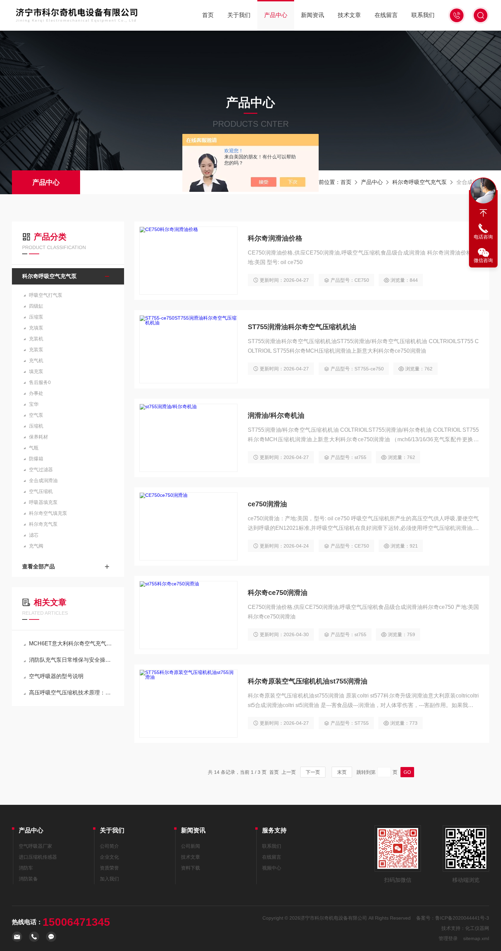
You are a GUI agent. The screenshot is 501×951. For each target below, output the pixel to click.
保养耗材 (38, 437)
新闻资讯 (312, 15)
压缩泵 (36, 317)
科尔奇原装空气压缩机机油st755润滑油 (307, 681)
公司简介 (109, 846)
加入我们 (109, 878)
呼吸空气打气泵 (45, 295)
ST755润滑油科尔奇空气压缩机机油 (302, 327)
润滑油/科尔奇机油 (276, 415)
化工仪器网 (477, 928)
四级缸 (36, 306)
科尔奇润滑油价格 (275, 238)
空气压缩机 (41, 491)
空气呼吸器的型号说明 (56, 676)
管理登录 (448, 938)
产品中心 (275, 15)
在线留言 (386, 15)
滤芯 (34, 535)
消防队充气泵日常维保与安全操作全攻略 (71, 660)
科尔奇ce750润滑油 (277, 592)
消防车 (26, 868)
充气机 (36, 360)
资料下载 (190, 868)
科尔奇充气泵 (43, 524)
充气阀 (36, 546)
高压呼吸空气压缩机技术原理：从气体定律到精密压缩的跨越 (71, 692)
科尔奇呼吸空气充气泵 (419, 182)
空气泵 (36, 415)
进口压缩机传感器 (38, 857)
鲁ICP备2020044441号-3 (462, 918)
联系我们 (423, 15)
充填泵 (36, 328)
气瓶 (34, 447)
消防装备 (28, 878)
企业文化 (109, 857)
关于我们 (238, 15)
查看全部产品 (38, 566)
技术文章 (349, 15)
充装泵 (36, 349)
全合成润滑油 (43, 480)
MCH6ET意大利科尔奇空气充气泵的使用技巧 (71, 643)
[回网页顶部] (483, 213)
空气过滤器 (41, 469)
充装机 (36, 338)
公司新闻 (190, 846)
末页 (342, 772)
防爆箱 (36, 458)
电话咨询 (483, 237)
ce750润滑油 (267, 504)
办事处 (36, 393)
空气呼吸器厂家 (35, 846)
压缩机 (36, 426)
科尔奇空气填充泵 (48, 513)
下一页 (313, 772)
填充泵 (36, 371)
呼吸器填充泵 (43, 502)
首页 (208, 15)
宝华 (34, 404)
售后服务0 (40, 382)
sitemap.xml (476, 938)
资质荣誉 (109, 868)
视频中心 (271, 868)
